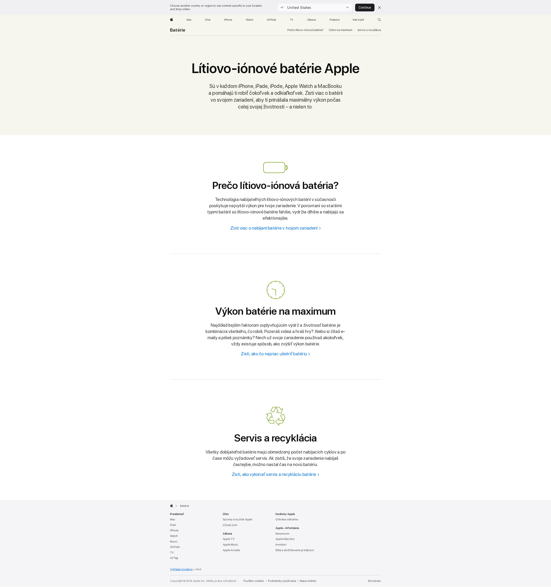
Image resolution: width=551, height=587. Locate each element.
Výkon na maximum (340, 30)
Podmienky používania (282, 580)
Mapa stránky (308, 580)
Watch (174, 536)
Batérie (178, 30)
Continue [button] (365, 7)
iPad (173, 525)
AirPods (175, 547)
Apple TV (228, 539)
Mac (172, 519)
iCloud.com (230, 525)
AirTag (174, 557)
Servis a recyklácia (369, 30)
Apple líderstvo (285, 539)
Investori (281, 544)
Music (173, 541)
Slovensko (374, 580)
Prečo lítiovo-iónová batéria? (305, 30)
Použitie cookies (253, 580)
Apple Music (230, 544)
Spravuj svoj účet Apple (237, 519)
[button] (314, 7)
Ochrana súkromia (287, 519)
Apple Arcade (231, 550)
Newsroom (282, 533)
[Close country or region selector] (379, 7)
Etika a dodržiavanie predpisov (295, 550)
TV (172, 552)
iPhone (174, 530)
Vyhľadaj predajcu (181, 569)
